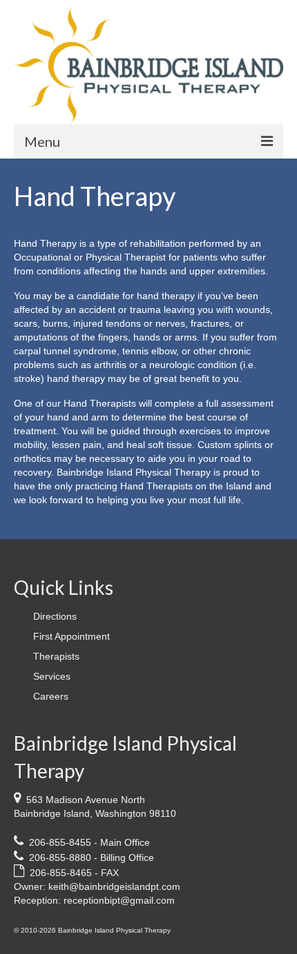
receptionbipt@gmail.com (119, 900)
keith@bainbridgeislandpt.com (114, 886)
